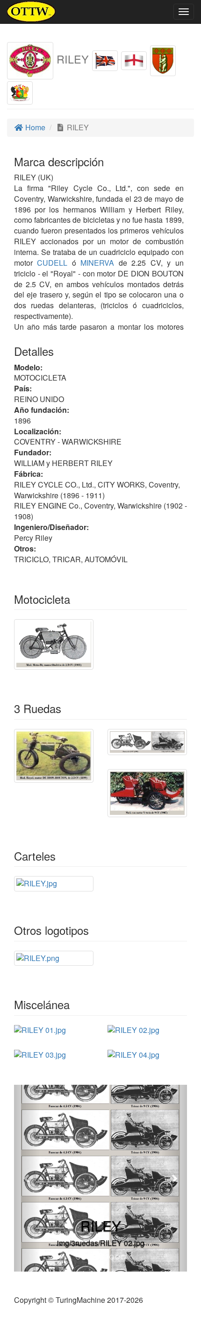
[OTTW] (31, 11)
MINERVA (95, 262)
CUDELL (50, 262)
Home (34, 127)
